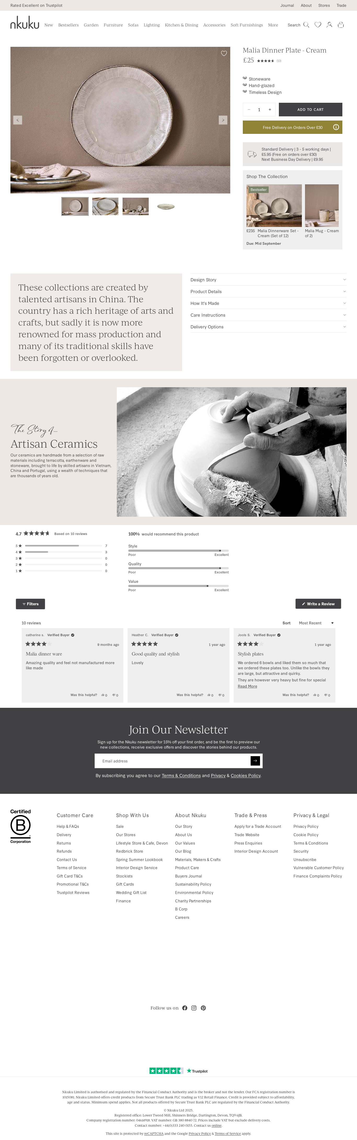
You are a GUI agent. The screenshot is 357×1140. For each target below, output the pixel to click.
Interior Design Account (256, 851)
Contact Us (67, 859)
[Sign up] (255, 761)
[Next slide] (223, 120)
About (306, 5)
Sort (287, 622)
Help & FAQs (68, 826)
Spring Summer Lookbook (139, 859)
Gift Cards (125, 884)
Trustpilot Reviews (73, 892)
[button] (299, 60)
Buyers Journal (188, 876)
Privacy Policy (305, 826)
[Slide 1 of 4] (75, 206)
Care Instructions (208, 315)
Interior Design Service (137, 867)
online (217, 1125)
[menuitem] (273, 25)
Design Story (203, 279)
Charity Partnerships (193, 900)
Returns (64, 843)
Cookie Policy (305, 834)
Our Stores (125, 834)
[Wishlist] (318, 25)
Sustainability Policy (193, 884)
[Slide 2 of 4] (105, 206)
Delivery (64, 834)
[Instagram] (194, 1008)
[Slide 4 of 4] (166, 206)
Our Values (185, 843)
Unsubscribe (304, 859)
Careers (182, 917)
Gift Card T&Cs (70, 876)
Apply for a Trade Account (257, 826)
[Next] (329, 665)
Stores (324, 5)
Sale (120, 826)
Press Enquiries (248, 843)
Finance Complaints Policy (317, 876)
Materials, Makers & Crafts (198, 859)
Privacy (218, 775)
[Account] (329, 25)
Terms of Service (72, 867)
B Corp (181, 908)
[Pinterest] (203, 1008)
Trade (342, 5)
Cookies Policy (245, 775)
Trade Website (247, 834)
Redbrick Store (129, 851)
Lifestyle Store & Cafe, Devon (142, 843)
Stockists (124, 876)
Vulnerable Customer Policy (318, 867)
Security (300, 851)
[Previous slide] (17, 120)
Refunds (64, 851)
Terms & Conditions (181, 775)
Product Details (206, 291)
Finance (123, 900)
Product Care (187, 867)
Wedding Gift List (131, 892)
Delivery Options (207, 326)
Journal (287, 5)
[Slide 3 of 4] (136, 206)
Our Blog (183, 851)
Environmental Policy (194, 892)
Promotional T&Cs (73, 884)
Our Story (183, 826)
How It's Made (205, 303)
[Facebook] (185, 1008)
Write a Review (323, 605)
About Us (183, 834)
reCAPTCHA (154, 1133)
